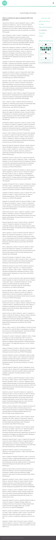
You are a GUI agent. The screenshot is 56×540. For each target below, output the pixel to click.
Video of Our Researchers (45, 27)
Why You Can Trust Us (44, 21)
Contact (41, 36)
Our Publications (43, 30)
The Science (42, 33)
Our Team (41, 24)
